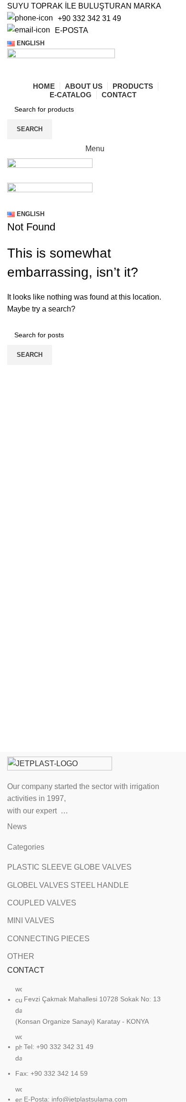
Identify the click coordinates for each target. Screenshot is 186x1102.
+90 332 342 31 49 (89, 18)
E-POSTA (71, 30)
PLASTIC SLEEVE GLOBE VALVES (69, 867)
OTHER (20, 956)
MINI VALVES (30, 920)
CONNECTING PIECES (48, 939)
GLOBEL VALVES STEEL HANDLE (68, 885)
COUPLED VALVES (41, 903)
